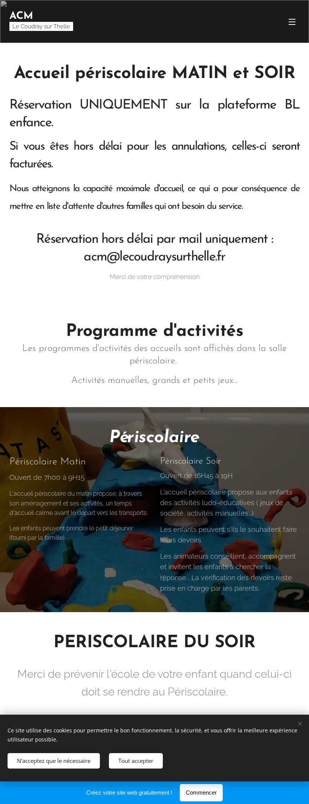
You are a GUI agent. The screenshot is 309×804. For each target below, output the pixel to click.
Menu (292, 21)
